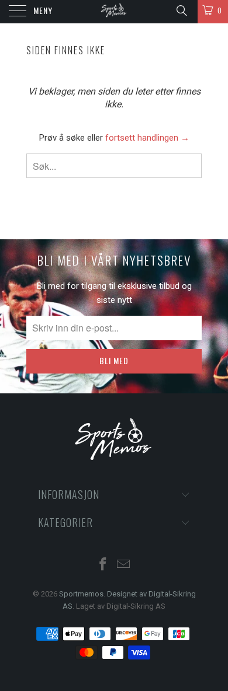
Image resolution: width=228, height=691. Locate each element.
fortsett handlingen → (147, 137)
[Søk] (181, 11)
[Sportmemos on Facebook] (103, 565)
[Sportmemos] (114, 11)
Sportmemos (81, 593)
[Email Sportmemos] (124, 565)
